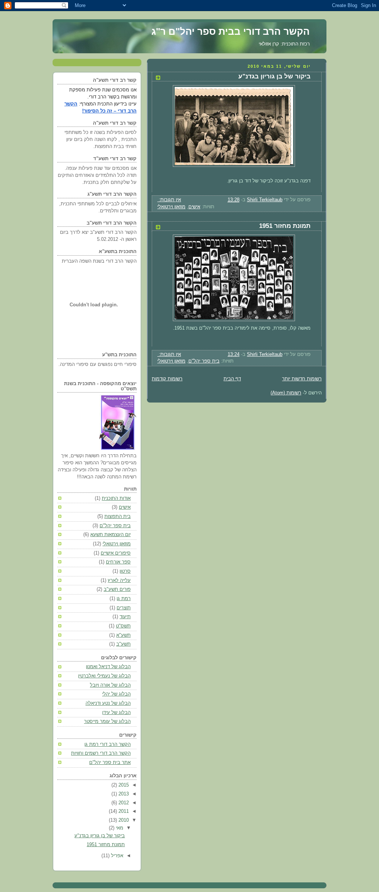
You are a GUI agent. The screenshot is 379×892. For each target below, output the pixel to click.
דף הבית (232, 378)
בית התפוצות (117, 516)
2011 (123, 811)
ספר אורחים (118, 562)
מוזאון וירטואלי (171, 206)
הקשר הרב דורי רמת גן (107, 744)
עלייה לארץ (119, 580)
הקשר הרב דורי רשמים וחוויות (101, 753)
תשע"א (123, 635)
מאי (118, 828)
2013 (123, 794)
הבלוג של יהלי (116, 694)
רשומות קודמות (167, 378)
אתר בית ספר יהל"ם (110, 762)
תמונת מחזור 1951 (285, 225)
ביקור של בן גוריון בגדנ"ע (274, 76)
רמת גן (124, 598)
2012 (123, 802)
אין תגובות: (169, 199)
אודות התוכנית (116, 498)
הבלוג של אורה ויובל (110, 685)
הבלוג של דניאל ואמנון (108, 666)
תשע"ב (123, 644)
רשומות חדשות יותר (302, 378)
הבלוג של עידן (116, 712)
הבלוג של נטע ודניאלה (108, 703)
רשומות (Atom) (286, 392)
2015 (123, 785)
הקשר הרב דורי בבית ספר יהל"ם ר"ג (230, 31)
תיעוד (125, 616)
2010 (123, 820)
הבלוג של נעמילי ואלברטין (104, 676)
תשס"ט (123, 626)
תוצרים (124, 607)
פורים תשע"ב (117, 589)
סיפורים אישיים (116, 553)
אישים (194, 206)
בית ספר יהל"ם (203, 361)
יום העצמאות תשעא (110, 534)
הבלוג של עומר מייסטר (107, 721)
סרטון (125, 571)
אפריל (116, 855)
